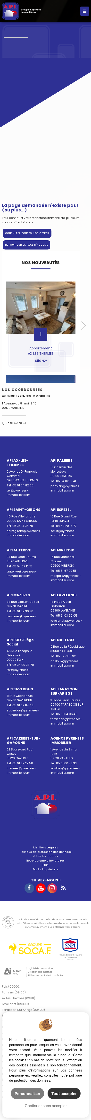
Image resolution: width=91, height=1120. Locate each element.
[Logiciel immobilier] (13, 972)
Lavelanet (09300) (15, 1004)
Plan (45, 865)
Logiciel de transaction (40, 968)
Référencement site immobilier (45, 975)
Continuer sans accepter (46, 1105)
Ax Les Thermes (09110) (18, 998)
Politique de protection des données (46, 852)
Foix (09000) (11, 986)
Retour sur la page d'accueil (26, 244)
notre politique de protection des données (45, 1078)
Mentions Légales (45, 847)
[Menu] (84, 11)
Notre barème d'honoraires (45, 860)
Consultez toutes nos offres (27, 233)
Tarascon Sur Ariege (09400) (23, 1010)
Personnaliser (27, 1093)
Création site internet (40, 971)
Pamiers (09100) (14, 992)
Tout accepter (64, 1093)
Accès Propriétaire (45, 869)
